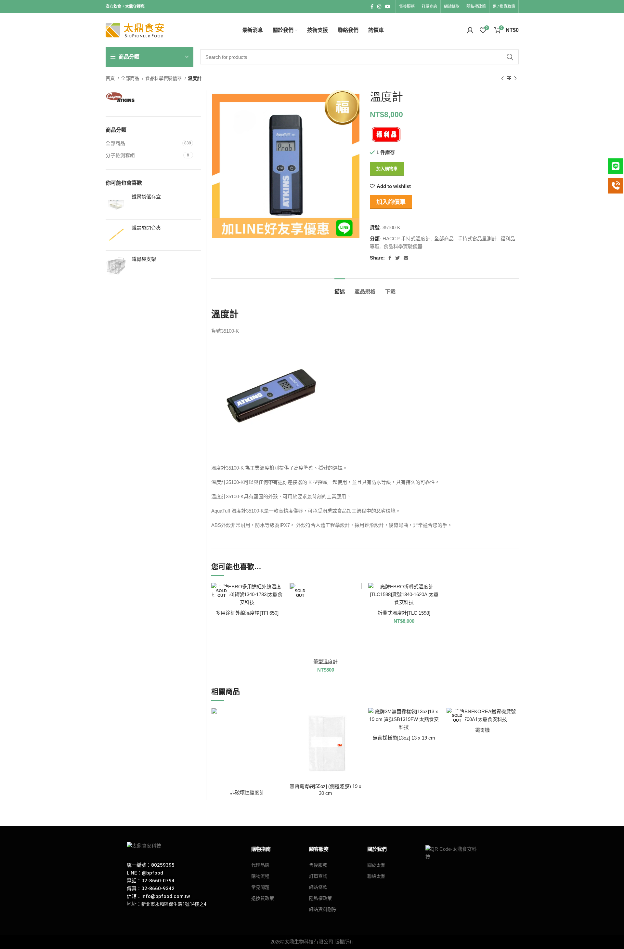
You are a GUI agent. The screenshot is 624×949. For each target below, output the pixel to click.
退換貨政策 (262, 898)
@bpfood (152, 873)
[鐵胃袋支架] (116, 266)
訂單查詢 (318, 876)
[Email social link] (406, 258)
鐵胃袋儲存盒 (146, 196)
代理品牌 (260, 865)
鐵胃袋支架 (144, 259)
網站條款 (318, 887)
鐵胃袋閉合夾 (146, 228)
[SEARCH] (510, 56)
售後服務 (318, 865)
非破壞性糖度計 (247, 792)
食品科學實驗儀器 (164, 78)
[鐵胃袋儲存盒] (116, 203)
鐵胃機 (482, 730)
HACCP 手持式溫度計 (406, 238)
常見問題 (260, 887)
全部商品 (130, 78)
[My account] (470, 30)
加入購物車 (386, 168)
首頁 (111, 78)
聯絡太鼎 (376, 876)
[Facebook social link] (372, 6)
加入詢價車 (391, 202)
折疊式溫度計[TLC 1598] (404, 613)
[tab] (339, 288)
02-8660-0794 (158, 881)
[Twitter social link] (397, 258)
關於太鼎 (376, 865)
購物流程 (260, 876)
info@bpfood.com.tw (165, 896)
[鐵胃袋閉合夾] (116, 235)
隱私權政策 (320, 898)
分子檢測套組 (120, 155)
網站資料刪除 (322, 909)
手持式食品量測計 (477, 238)
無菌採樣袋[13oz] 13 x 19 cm (404, 738)
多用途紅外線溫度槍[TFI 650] (247, 613)
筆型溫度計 (325, 661)
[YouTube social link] (387, 6)
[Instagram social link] (379, 6)
